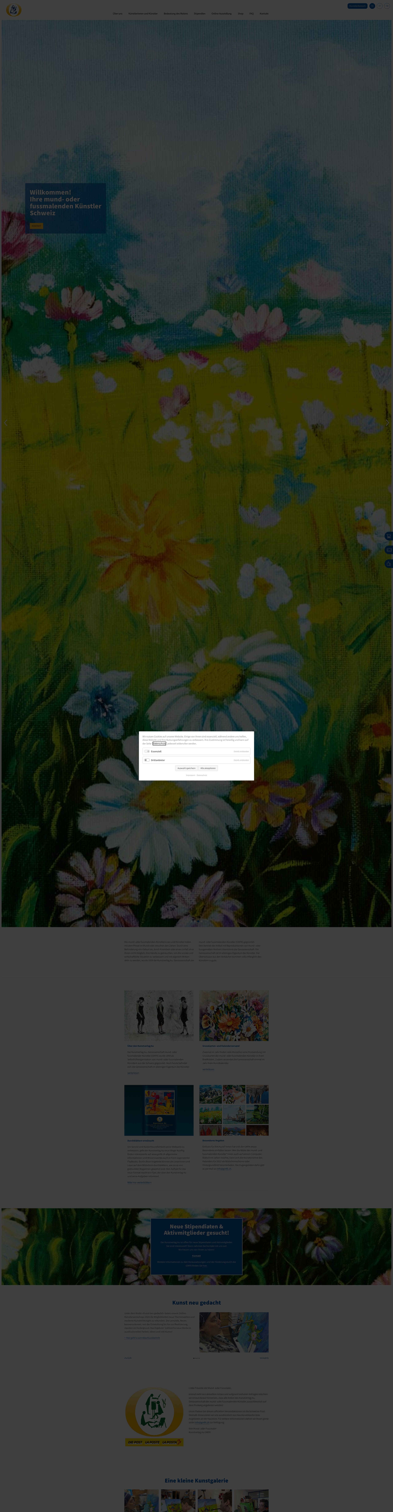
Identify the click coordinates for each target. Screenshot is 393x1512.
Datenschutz (159, 743)
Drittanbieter (158, 760)
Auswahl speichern (186, 768)
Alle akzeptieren (208, 768)
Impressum (190, 775)
